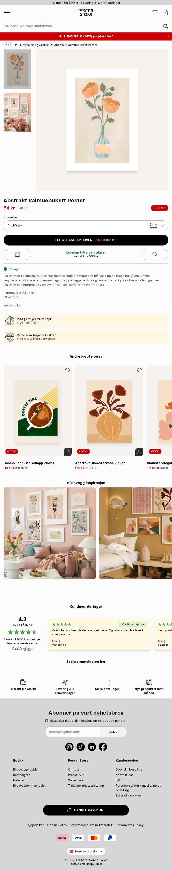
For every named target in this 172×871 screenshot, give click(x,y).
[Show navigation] (7, 12)
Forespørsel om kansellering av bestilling (138, 787)
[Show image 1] (17, 69)
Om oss (74, 769)
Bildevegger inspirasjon (30, 785)
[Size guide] (17, 254)
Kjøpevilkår (36, 825)
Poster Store (96, 860)
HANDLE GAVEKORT (89, 810)
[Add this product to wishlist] (154, 254)
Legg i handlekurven (86, 240)
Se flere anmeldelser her (86, 662)
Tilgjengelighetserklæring (86, 785)
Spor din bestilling (129, 769)
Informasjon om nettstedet (91, 825)
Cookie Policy (57, 825)
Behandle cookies (129, 795)
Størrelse (10, 217)
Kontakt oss (124, 775)
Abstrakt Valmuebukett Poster (75, 45)
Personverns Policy (130, 825)
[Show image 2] (17, 112)
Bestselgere (21, 775)
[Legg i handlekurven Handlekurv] (68, 452)
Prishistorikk (12, 305)
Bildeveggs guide (25, 769)
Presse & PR (77, 775)
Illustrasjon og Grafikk (34, 45)
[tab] (155, 13)
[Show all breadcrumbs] (8, 45)
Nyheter (19, 780)
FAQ (118, 780)
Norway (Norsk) (86, 851)
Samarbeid (76, 780)
